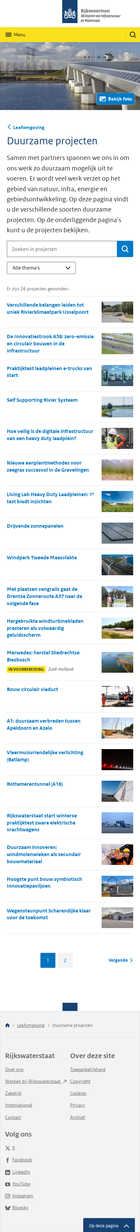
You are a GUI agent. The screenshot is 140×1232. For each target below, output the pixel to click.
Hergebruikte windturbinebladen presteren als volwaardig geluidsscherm (45, 628)
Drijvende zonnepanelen (35, 526)
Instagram (22, 1196)
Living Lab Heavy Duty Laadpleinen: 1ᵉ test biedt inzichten (50, 498)
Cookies (78, 1093)
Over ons (14, 1069)
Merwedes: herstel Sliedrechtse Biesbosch (43, 656)
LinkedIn (21, 1172)
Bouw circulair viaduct (32, 689)
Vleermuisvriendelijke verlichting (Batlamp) (45, 756)
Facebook (22, 1160)
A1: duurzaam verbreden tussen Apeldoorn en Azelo (44, 724)
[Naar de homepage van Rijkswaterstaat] (70, 13)
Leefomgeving (29, 127)
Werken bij (33, 1081)
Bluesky (20, 1207)
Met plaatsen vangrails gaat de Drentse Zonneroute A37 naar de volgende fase (44, 596)
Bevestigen (125, 249)
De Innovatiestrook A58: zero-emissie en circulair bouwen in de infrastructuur (50, 343)
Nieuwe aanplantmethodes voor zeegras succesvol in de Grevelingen (48, 466)
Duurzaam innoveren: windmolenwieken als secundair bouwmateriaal (44, 854)
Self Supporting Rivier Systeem (42, 400)
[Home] (7, 1026)
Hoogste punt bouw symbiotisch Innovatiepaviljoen (44, 882)
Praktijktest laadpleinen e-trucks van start (49, 372)
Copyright (80, 1081)
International (18, 1105)
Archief (77, 1117)
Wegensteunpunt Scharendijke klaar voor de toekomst (49, 914)
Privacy (77, 1105)
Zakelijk (13, 1093)
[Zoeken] (132, 34)
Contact (13, 1117)
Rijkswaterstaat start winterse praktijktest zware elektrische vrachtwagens (42, 822)
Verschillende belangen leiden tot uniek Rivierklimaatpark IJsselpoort (48, 308)
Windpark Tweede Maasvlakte (42, 557)
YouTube (21, 1184)
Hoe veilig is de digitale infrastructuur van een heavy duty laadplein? (50, 434)
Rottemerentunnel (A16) (35, 784)
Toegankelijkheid (87, 1069)
